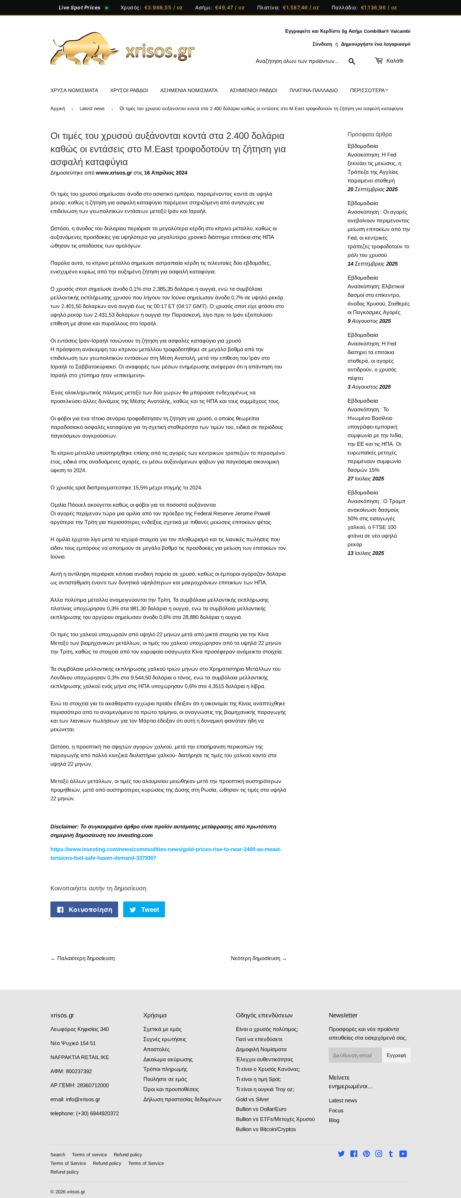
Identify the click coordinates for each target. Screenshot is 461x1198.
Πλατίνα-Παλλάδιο (314, 90)
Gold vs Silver (252, 1099)
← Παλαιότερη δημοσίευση (82, 958)
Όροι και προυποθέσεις (171, 1089)
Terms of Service (68, 1163)
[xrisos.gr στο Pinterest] (366, 1155)
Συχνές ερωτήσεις (164, 1039)
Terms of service (89, 1154)
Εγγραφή (396, 1055)
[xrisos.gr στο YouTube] (403, 1155)
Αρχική (57, 108)
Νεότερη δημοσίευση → (259, 958)
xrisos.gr (76, 1191)
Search (57, 1154)
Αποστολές (156, 1049)
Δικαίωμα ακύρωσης (168, 1059)
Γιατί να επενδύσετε (259, 1039)
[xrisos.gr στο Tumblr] (391, 1155)
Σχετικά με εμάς (162, 1029)
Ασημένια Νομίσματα (189, 90)
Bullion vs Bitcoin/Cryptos (266, 1129)
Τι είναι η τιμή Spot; (258, 1079)
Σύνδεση (322, 44)
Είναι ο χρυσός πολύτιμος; (267, 1029)
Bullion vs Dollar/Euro (261, 1109)
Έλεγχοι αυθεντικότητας (264, 1059)
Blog (334, 1120)
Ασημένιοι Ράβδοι (253, 90)
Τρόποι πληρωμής (165, 1069)
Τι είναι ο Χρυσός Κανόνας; (268, 1069)
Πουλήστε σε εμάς (165, 1079)
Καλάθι (394, 61)
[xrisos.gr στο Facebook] (354, 1155)
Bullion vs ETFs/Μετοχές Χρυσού (275, 1119)
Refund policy (128, 1154)
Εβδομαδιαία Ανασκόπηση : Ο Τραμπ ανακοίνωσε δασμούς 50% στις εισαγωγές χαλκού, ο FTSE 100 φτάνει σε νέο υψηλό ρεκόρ (377, 518)
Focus (336, 1110)
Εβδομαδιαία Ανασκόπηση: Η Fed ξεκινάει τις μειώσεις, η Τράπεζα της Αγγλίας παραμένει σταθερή (374, 163)
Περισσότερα (367, 90)
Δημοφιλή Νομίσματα (261, 1049)
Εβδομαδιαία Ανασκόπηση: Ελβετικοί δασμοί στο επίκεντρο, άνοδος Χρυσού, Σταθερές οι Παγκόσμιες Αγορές (379, 295)
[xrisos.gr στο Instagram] (378, 1155)
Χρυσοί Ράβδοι (129, 90)
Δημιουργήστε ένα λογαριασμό (376, 44)
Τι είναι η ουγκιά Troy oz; (265, 1089)
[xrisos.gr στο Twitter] (341, 1155)
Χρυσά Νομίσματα (74, 90)
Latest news (92, 108)
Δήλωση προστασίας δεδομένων (182, 1099)
